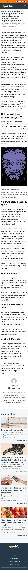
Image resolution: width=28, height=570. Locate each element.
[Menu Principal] (25, 6)
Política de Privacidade (14, 561)
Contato (14, 555)
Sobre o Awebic (14, 558)
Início (14, 552)
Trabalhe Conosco (14, 564)
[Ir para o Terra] (5, 1)
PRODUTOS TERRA (21, 1)
